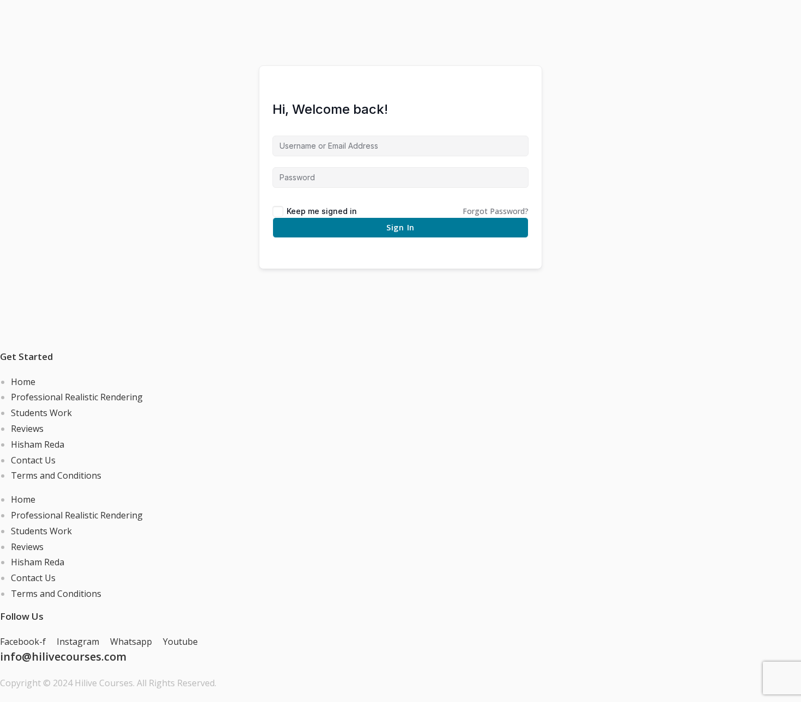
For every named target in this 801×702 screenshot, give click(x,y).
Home (23, 382)
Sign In (400, 227)
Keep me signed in (322, 211)
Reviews (27, 429)
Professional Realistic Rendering (77, 397)
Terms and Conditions (56, 475)
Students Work (41, 413)
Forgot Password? (496, 211)
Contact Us (33, 460)
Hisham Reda (37, 444)
